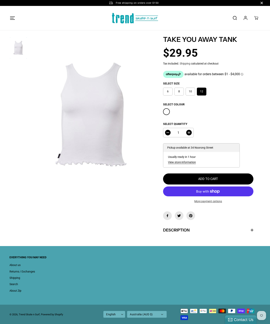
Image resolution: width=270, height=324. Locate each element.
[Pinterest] (190, 215)
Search (13, 284)
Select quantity (175, 123)
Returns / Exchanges (22, 271)
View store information (182, 162)
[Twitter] (179, 215)
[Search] (234, 18)
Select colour (174, 104)
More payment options (208, 201)
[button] (12, 18)
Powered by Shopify (52, 314)
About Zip (15, 290)
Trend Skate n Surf (29, 314)
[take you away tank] (92, 115)
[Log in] (245, 18)
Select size (171, 83)
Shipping (185, 63)
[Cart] (256, 18)
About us (15, 265)
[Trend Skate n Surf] (135, 18)
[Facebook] (167, 215)
